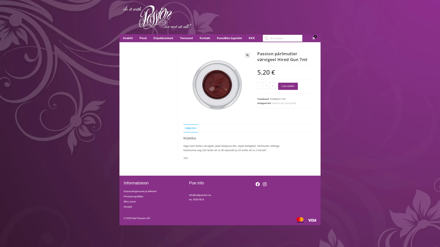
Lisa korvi (288, 86)
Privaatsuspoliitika (133, 196)
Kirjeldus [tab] (190, 128)
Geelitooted (278, 103)
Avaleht (128, 38)
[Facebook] (257, 184)
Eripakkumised (163, 38)
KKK (252, 38)
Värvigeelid (290, 103)
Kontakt (205, 38)
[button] (247, 55)
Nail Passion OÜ (141, 218)
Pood (143, 38)
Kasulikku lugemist (229, 38)
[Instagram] (264, 184)
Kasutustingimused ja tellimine (140, 191)
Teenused (186, 38)
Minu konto (130, 201)
